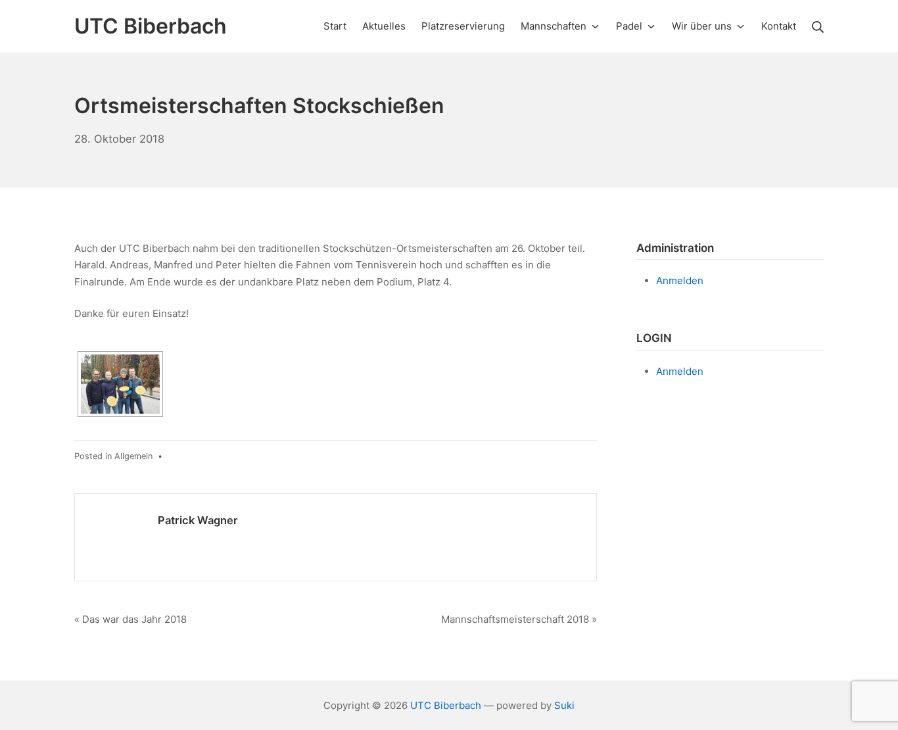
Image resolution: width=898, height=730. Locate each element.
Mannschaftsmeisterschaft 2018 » (519, 619)
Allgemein (133, 456)
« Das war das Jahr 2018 (130, 619)
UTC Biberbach (445, 705)
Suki (564, 705)
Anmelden (679, 280)
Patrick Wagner (198, 520)
